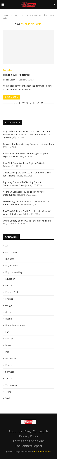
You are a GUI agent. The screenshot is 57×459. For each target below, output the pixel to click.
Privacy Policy (28, 436)
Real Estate (10, 358)
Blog (27, 431)
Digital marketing (13, 272)
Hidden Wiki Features (16, 74)
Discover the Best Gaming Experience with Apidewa (28, 144)
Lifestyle (9, 338)
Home (6, 15)
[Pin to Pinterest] (27, 103)
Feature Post (11, 292)
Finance (9, 298)
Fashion (9, 285)
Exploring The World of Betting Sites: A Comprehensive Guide (22, 184)
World (8, 398)
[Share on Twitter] (23, 103)
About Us (15, 431)
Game (8, 312)
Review (8, 365)
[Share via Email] (42, 103)
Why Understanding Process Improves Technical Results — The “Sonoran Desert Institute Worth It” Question (28, 134)
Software (9, 371)
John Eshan (10, 80)
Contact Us (40, 431)
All (6, 245)
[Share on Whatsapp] (34, 103)
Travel (8, 391)
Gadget (8, 305)
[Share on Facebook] (20, 103)
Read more (10, 97)
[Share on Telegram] (38, 103)
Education (10, 278)
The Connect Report (42, 451)
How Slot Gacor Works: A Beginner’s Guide (24, 163)
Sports (8, 378)
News (8, 345)
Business (9, 258)
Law (7, 331)
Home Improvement (15, 325)
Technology (8, 70)
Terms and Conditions (29, 441)
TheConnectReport (28, 446)
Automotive (11, 252)
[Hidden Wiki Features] (28, 47)
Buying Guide (11, 265)
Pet (7, 351)
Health (8, 318)
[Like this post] (15, 103)
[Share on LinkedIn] (31, 103)
